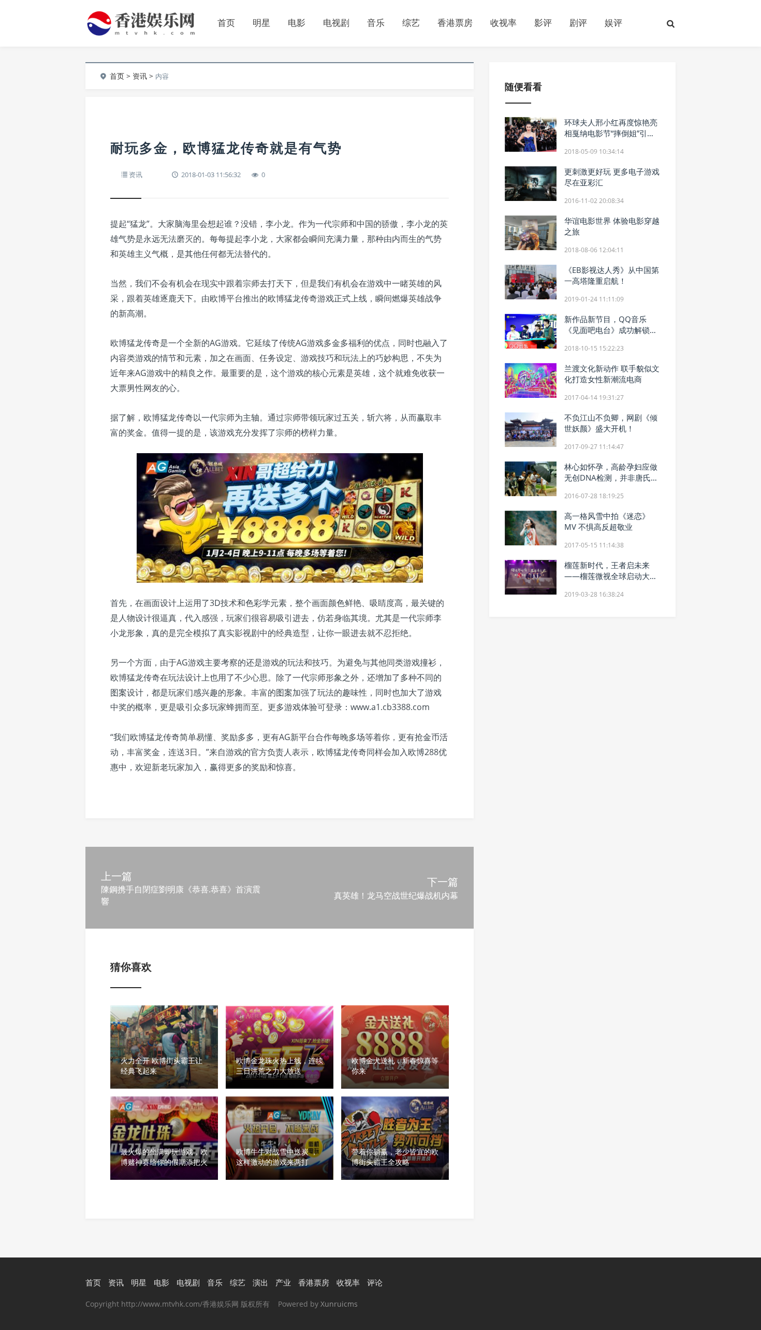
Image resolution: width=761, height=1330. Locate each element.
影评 (543, 22)
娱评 (613, 22)
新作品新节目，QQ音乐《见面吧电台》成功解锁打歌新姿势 (610, 330)
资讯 (140, 76)
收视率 (503, 22)
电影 (296, 22)
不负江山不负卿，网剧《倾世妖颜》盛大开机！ (610, 422)
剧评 (578, 22)
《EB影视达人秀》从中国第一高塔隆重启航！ (611, 275)
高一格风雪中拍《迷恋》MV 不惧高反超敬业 (607, 521)
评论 (375, 1282)
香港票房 (455, 22)
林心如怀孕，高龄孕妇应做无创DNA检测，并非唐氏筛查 (611, 477)
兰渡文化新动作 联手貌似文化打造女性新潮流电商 (612, 373)
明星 (261, 22)
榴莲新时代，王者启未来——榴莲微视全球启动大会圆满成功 (610, 576)
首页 (226, 22)
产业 (283, 1282)
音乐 (376, 22)
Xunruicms (339, 1304)
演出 (260, 1282)
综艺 (411, 22)
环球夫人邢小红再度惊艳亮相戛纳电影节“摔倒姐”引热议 (610, 133)
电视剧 (336, 22)
